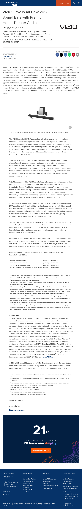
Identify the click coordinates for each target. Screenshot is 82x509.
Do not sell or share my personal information (70, 487)
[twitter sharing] (61, 55)
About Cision (47, 481)
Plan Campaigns (28, 481)
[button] (41, 114)
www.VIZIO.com (48, 357)
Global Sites (47, 489)
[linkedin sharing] (65, 55)
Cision (69, 506)
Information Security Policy (33, 504)
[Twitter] (9, 494)
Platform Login (67, 481)
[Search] (79, 3)
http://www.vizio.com (17, 410)
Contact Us (6, 492)
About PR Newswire (49, 479)
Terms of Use (7, 504)
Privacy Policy (18, 504)
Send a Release (64, 3)
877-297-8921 (69, 498)
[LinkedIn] (4, 494)
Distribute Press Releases (28, 486)
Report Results (27, 490)
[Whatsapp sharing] (69, 55)
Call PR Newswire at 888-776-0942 (11, 483)
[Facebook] (6, 494)
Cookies (6, 506)
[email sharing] (77, 55)
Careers (45, 483)
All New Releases (68, 479)
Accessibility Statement (50, 485)
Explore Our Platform (29, 479)
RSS (53, 504)
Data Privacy (67, 483)
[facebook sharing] (57, 55)
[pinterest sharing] (73, 55)
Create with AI (27, 483)
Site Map (47, 504)
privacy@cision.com (71, 494)
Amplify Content (28, 492)
